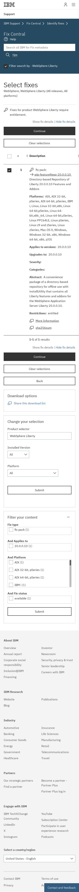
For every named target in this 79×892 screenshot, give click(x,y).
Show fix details (43, 121)
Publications (49, 699)
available (20, 598)
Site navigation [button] (73, 6)
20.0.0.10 (21, 546)
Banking (9, 734)
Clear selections (39, 143)
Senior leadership (52, 666)
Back (39, 381)
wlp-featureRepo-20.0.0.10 (53, 174)
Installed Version (19, 447)
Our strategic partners (18, 780)
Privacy (8, 885)
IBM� (9, 4)
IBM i (18, 585)
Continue (40, 131)
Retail (45, 746)
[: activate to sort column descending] (21, 157)
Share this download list (30, 403)
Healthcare (11, 758)
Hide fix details (65, 121)
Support (9, 14)
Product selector (19, 429)
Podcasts (47, 837)
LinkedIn (9, 824)
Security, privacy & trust (57, 660)
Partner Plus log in (53, 791)
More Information (47, 321)
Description (37, 156)
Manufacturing (50, 740)
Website (9, 699)
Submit (39, 490)
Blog (6, 705)
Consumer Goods (15, 740)
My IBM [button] (65, 6)
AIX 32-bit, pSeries (27, 570)
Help (13, 39)
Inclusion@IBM (14, 671)
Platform (13, 466)
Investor (47, 648)
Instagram (10, 837)
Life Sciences (50, 734)
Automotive (11, 728)
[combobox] (18, 454)
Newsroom (48, 654)
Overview (10, 648)
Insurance (48, 728)
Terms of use (49, 878)
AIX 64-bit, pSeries (27, 577)
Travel (45, 758)
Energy (8, 746)
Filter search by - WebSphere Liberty (33, 66)
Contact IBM (12, 878)
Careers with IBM (52, 672)
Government (12, 752)
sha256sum (44, 328)
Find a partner (13, 786)
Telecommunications (55, 752)
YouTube (46, 814)
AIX (17, 562)
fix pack (20, 529)
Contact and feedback (62, 887)
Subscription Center (54, 820)
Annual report (13, 654)
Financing (10, 677)
